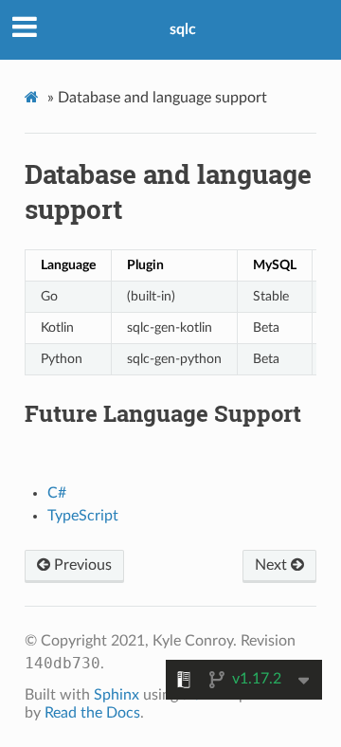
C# (56, 493)
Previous (81, 565)
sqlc (183, 29)
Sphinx (116, 694)
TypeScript (82, 515)
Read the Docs (92, 712)
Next (273, 565)
